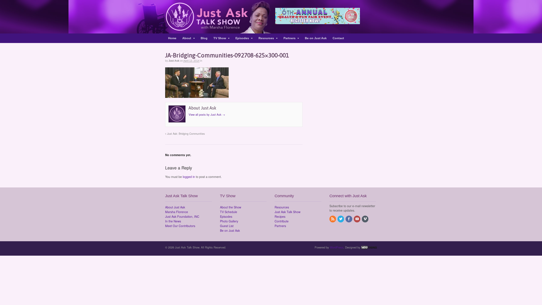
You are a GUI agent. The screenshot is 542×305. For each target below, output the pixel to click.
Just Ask (174, 60)
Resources (266, 38)
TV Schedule (228, 212)
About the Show (230, 207)
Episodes (242, 38)
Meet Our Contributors (180, 226)
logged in (189, 177)
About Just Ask (175, 207)
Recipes (280, 216)
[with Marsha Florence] (206, 28)
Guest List (227, 226)
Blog (204, 38)
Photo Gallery (229, 221)
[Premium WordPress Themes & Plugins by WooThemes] (369, 247)
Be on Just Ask (316, 38)
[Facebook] (349, 219)
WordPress (336, 247)
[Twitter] (341, 219)
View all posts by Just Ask (207, 114)
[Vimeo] (365, 219)
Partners (289, 38)
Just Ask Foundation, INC (182, 216)
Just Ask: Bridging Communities (185, 134)
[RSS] (333, 219)
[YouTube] (357, 219)
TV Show (219, 38)
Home (172, 38)
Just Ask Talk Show (287, 212)
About (186, 38)
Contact (338, 38)
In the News (173, 221)
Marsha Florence (176, 212)
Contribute (282, 221)
